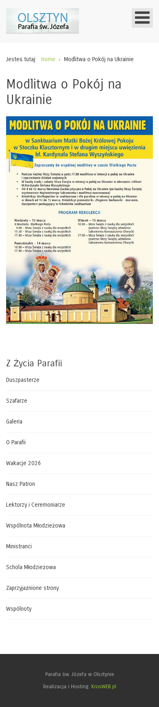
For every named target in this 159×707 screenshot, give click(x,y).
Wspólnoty (18, 608)
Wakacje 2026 (23, 463)
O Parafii (16, 442)
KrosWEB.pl (103, 686)
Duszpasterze (23, 380)
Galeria (14, 421)
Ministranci (19, 546)
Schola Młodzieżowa (31, 567)
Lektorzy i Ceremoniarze (35, 504)
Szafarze (16, 400)
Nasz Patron (20, 484)
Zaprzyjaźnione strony (32, 588)
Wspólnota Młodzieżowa (35, 525)
